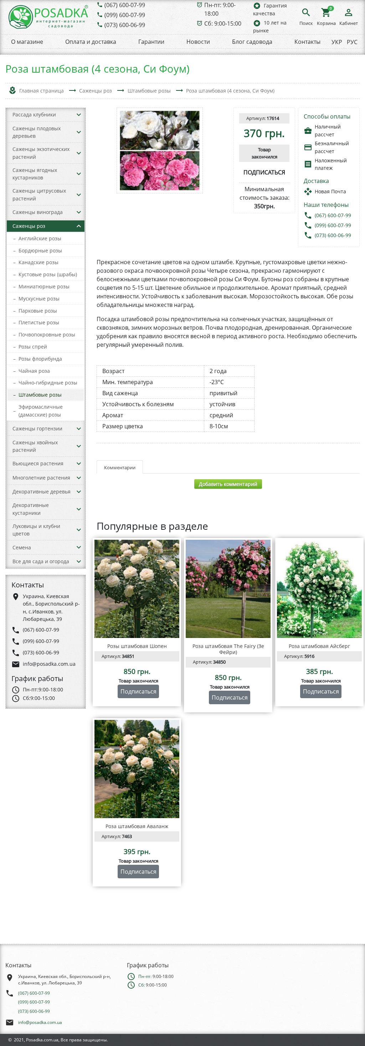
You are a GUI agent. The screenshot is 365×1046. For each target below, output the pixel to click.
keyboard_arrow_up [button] (78, 226)
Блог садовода (252, 42)
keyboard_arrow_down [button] (78, 114)
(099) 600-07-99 (124, 15)
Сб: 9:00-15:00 (222, 23)
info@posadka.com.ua (40, 1022)
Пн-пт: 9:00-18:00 (220, 9)
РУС (352, 42)
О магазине (27, 42)
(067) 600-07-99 (124, 5)
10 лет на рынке (270, 26)
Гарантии (151, 42)
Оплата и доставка (90, 42)
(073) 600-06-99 (124, 25)
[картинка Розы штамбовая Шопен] (136, 589)
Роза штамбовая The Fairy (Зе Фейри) (228, 649)
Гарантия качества (270, 9)
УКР (336, 42)
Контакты (307, 42)
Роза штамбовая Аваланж (137, 826)
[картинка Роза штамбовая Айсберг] (319, 589)
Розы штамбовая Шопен (137, 646)
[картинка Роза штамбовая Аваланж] (136, 769)
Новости (198, 42)
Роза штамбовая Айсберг (319, 646)
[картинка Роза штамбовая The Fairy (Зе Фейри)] (228, 589)
